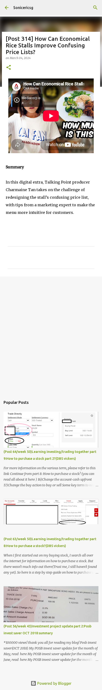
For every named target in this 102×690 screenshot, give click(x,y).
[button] (8, 67)
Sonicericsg (23, 7)
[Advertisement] (51, 335)
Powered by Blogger (53, 683)
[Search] (95, 7)
